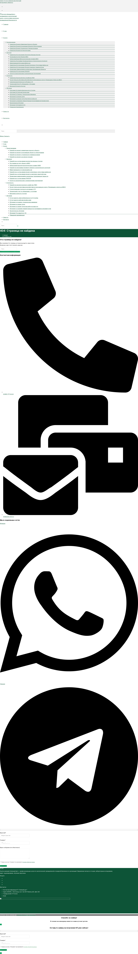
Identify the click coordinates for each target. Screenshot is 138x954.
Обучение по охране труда (17, 204)
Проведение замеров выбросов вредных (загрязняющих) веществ (29, 176)
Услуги (5, 146)
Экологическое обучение (17, 211)
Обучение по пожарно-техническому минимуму (23, 202)
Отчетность (9, 183)
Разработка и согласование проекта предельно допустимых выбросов (30, 172)
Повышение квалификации (17, 215)
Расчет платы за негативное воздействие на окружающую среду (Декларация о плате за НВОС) (38, 187)
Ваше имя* (3, 832)
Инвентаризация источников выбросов (21, 170)
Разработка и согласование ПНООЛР (20, 178)
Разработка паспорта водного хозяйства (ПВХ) (23, 185)
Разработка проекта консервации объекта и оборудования (27, 152)
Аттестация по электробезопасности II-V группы (24, 198)
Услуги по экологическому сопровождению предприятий (26, 180)
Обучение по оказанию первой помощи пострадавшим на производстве (30, 208)
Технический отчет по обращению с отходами (23, 191)
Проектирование (11, 148)
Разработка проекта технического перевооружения (25, 154)
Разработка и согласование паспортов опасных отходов (26, 161)
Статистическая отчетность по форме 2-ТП (23, 189)
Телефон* (2, 840)
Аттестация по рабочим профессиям (20, 200)
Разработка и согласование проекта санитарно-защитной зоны (28, 174)
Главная (5, 142)
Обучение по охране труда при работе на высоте (24, 206)
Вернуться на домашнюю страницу (10, 251)
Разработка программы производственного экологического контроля (30, 167)
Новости (5, 217)
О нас (4, 144)
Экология (9, 159)
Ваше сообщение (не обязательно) (10, 847)
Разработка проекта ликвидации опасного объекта (24, 150)
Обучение (9, 195)
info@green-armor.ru (6, 2)
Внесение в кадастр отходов (18, 193)
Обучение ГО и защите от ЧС (18, 213)
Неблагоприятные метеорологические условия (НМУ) (25, 165)
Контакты (6, 219)
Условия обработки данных (28, 862)
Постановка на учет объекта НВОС (20, 163)
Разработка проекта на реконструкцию (21, 157)
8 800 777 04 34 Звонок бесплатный (10, 0)
